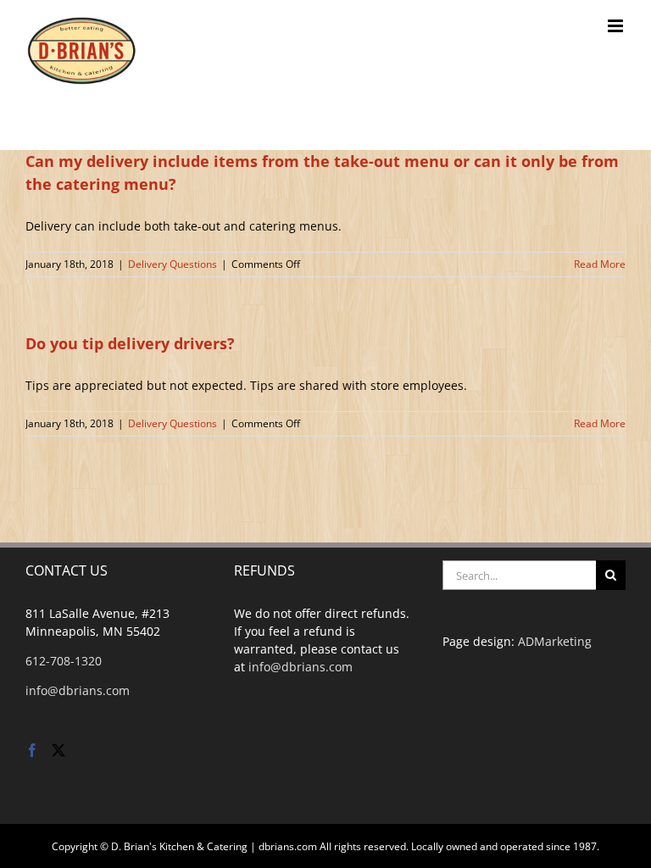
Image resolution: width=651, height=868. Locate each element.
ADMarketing (555, 641)
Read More (600, 264)
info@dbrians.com (77, 690)
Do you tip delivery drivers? (130, 343)
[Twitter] (58, 750)
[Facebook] (32, 750)
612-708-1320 (63, 661)
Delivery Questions (172, 264)
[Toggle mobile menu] (617, 26)
